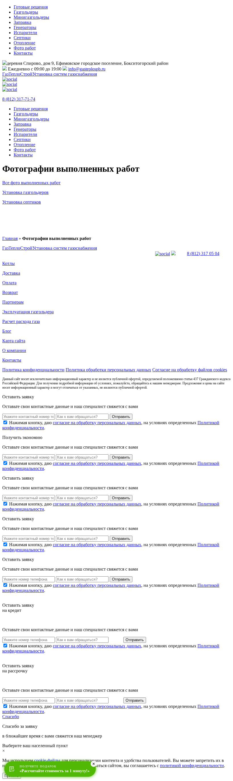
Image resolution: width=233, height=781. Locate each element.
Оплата (9, 282)
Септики (22, 37)
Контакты (23, 53)
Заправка (22, 22)
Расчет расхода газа (21, 321)
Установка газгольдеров (25, 192)
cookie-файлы (47, 760)
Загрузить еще (116, 218)
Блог (6, 331)
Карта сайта (13, 340)
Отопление (24, 42)
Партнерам (13, 302)
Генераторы (25, 27)
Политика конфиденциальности (33, 369)
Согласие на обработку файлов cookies (189, 369)
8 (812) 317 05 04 (203, 253)
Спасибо (10, 716)
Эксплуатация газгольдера (28, 311)
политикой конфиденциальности (192, 765)
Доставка (11, 273)
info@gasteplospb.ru (86, 69)
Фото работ (25, 47)
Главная (10, 238)
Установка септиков (21, 202)
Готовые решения (31, 7)
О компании (14, 350)
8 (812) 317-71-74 (18, 99)
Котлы (8, 263)
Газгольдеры (26, 12)
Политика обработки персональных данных (108, 369)
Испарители (25, 32)
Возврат (10, 292)
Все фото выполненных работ (31, 182)
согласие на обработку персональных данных (97, 422)
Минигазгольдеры (31, 17)
